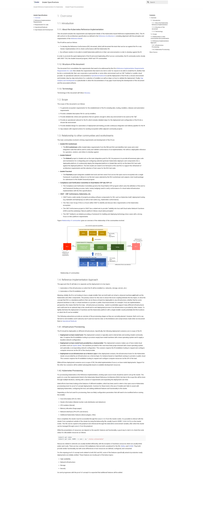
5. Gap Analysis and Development (43, 30)
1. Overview (37, 18)
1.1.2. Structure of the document (158, 28)
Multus (123, 446)
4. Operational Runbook (40, 27)
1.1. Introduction (155, 20)
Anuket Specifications (40, 15)
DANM (131, 446)
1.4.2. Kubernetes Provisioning (160, 49)
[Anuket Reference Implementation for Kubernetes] (36, 2)
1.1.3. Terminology (157, 31)
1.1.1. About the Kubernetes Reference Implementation (160, 23)
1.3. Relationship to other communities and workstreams (160, 37)
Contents (152, 15)
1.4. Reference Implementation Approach (160, 41)
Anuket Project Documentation (74, 7)
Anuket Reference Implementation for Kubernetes (48, 7)
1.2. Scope (154, 34)
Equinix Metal (76, 345)
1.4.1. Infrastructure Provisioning (157, 46)
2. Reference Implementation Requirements (42, 21)
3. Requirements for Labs (41, 24)
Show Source (153, 52)
